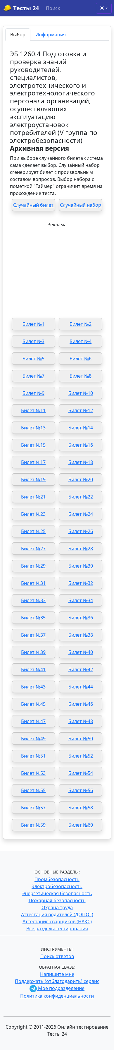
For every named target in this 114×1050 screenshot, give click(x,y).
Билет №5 (33, 358)
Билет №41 (33, 669)
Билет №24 (80, 514)
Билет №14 (80, 427)
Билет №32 (80, 583)
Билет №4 (80, 341)
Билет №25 (33, 531)
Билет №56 (80, 790)
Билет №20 (80, 479)
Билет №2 (80, 324)
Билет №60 (80, 825)
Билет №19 (33, 479)
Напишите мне (57, 974)
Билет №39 (33, 652)
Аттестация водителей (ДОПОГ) (57, 914)
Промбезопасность (57, 879)
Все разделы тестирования (57, 928)
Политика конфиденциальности (57, 996)
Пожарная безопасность (57, 900)
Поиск (53, 8)
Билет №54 (80, 773)
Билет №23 (33, 514)
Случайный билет (33, 205)
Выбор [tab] (17, 34)
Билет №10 (80, 393)
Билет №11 (33, 410)
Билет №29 (33, 566)
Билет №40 (80, 652)
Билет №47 (33, 721)
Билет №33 (33, 600)
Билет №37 (33, 635)
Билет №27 (33, 548)
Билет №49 (33, 738)
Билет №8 (80, 376)
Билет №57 (33, 807)
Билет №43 (33, 687)
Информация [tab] (50, 34)
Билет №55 (33, 790)
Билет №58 (80, 807)
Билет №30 (80, 566)
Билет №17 (33, 462)
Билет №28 (80, 548)
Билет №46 (80, 704)
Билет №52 (80, 756)
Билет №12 (80, 410)
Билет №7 (33, 376)
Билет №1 (33, 324)
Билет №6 (80, 358)
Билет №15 (33, 445)
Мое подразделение (60, 988)
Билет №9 (33, 393)
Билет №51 (33, 756)
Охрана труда (57, 907)
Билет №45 (33, 704)
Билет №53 (33, 773)
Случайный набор (80, 205)
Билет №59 (33, 825)
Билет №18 (80, 462)
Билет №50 (80, 738)
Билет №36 (80, 617)
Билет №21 (33, 497)
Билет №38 (80, 635)
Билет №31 (33, 583)
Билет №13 (33, 427)
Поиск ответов (57, 956)
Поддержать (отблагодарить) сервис (57, 981)
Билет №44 (80, 687)
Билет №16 (80, 445)
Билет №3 (33, 341)
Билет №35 (33, 617)
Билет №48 (80, 721)
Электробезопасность (57, 886)
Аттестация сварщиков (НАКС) (57, 921)
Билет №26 (80, 531)
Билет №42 (80, 669)
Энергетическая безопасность (57, 893)
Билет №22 (80, 497)
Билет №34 (80, 600)
